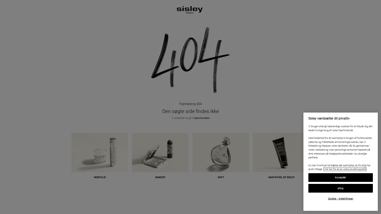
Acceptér (340, 177)
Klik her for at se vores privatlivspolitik (345, 169)
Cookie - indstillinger (340, 198)
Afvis (341, 188)
